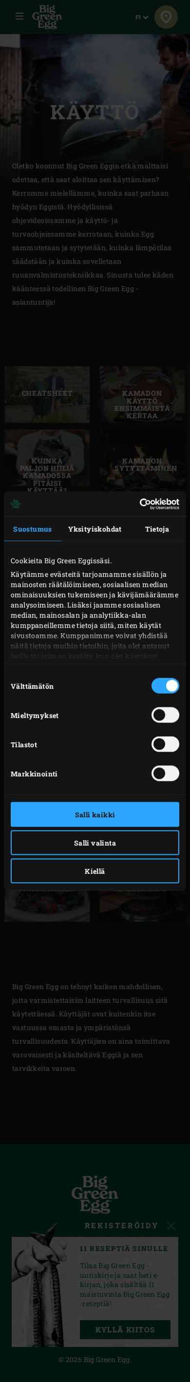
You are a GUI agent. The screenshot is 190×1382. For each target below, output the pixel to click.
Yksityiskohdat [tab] (95, 529)
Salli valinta (95, 843)
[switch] (165, 715)
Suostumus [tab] (32, 529)
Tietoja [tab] (157, 529)
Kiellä (95, 871)
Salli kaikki (95, 814)
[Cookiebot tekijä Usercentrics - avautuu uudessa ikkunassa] (137, 504)
